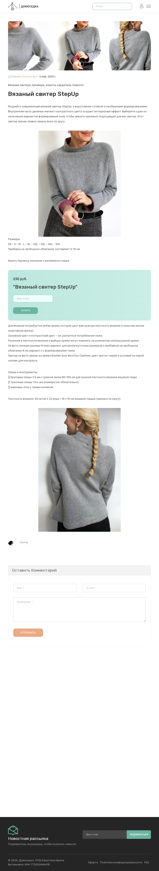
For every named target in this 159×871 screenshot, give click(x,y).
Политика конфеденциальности (121, 862)
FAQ (146, 862)
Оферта (93, 862)
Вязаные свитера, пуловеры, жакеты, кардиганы (39, 85)
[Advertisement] (79, 765)
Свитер (24, 542)
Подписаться (139, 834)
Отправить (28, 632)
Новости (78, 85)
